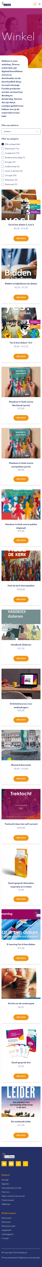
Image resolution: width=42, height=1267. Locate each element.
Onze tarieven (8, 1200)
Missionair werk (8, 1226)
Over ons (5, 1192)
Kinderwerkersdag (15, 158)
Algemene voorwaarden (29, 1258)
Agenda (5, 1184)
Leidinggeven (8, 1234)
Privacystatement (9, 1258)
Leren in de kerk (14, 171)
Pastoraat (11, 185)
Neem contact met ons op (13, 1196)
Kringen (10, 162)
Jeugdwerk (12, 153)
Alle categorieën (12, 144)
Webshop (6, 1204)
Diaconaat (12, 149)
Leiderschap (12, 167)
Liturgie (10, 176)
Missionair (11, 180)
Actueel (5, 1180)
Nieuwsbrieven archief (11, 1188)
